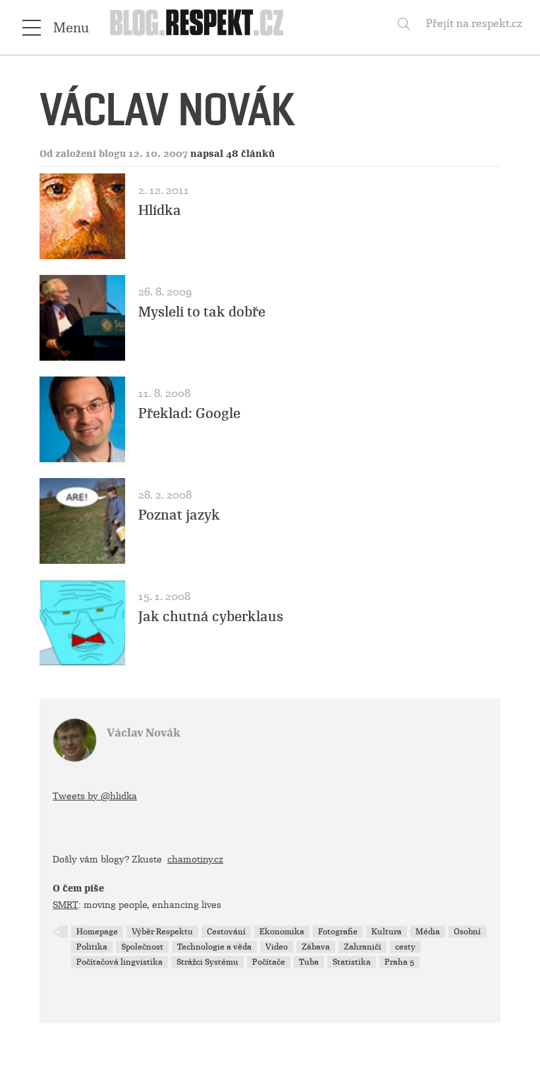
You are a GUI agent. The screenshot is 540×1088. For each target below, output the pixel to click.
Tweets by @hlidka (95, 796)
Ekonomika (281, 931)
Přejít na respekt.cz (474, 23)
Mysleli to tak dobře (201, 311)
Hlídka (159, 210)
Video (276, 947)
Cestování (226, 931)
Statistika (352, 962)
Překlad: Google (189, 413)
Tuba (309, 962)
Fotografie (338, 931)
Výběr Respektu (162, 931)
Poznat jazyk (179, 515)
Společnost (142, 947)
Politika (91, 947)
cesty (405, 947)
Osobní (467, 931)
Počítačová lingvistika (119, 962)
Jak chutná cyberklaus (210, 616)
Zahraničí (362, 947)
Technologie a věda (214, 947)
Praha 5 (399, 962)
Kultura (386, 931)
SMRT (65, 905)
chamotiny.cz (195, 859)
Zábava (316, 947)
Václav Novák (143, 733)
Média (428, 931)
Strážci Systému (207, 962)
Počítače (268, 962)
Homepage (97, 931)
